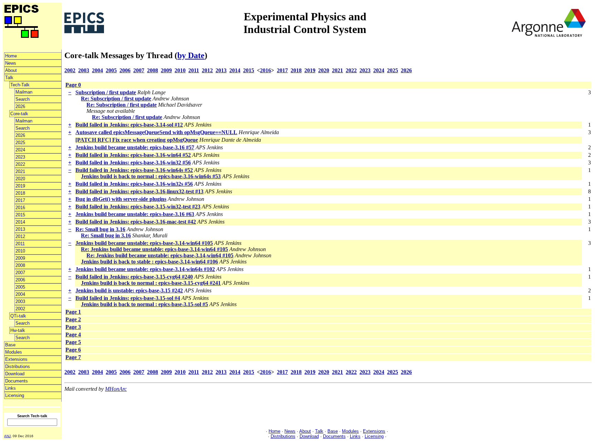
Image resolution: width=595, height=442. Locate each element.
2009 (20, 258)
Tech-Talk (20, 84)
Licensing (14, 395)
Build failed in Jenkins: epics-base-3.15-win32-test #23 (137, 206)
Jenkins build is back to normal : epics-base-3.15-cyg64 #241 (151, 283)
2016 (20, 207)
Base (10, 344)
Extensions (16, 359)
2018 (20, 193)
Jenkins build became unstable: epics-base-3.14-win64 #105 (144, 243)
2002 (20, 308)
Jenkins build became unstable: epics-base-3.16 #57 (134, 147)
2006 (20, 279)
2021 (20, 171)
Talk (9, 77)
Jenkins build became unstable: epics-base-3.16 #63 (134, 214)
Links (10, 388)
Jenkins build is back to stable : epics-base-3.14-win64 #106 (149, 262)
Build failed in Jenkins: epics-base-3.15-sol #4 (127, 298)
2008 (20, 265)
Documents (16, 381)
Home (11, 55)
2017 (20, 200)
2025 (20, 142)
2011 (20, 243)
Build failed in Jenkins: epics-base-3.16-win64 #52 (133, 155)
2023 (20, 157)
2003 (20, 301)
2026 (20, 106)
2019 (20, 185)
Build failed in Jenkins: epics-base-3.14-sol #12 (129, 125)
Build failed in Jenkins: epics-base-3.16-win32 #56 (133, 162)
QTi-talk (18, 316)
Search (22, 99)
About (11, 70)
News (10, 63)
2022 (20, 164)
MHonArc (116, 389)
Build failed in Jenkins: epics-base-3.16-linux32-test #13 (139, 191)
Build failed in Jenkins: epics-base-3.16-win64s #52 (134, 170)
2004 (20, 294)
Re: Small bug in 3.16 (100, 229)
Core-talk (19, 113)
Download (14, 373)
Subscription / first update (105, 92)
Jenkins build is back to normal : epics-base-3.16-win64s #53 (151, 176)
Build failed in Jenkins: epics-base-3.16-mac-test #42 (135, 222)
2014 (20, 222)
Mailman (23, 92)
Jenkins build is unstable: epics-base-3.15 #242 (129, 290)
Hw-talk (17, 330)
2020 (20, 178)
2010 (20, 251)
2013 (20, 229)
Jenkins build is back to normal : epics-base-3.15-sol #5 (144, 304)
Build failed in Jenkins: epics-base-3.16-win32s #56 (134, 184)
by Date (191, 55)
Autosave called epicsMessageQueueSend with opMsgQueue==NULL (156, 132)
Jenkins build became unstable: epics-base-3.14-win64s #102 (145, 269)
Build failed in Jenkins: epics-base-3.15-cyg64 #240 (134, 277)
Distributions (17, 366)
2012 (20, 236)
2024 (20, 149)
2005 (20, 287)
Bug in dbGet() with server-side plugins (120, 199)
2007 (20, 272)
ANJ (7, 436)
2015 (20, 214)
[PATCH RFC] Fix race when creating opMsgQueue (136, 140)
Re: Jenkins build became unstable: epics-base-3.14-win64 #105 (154, 249)
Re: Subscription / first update (116, 98)
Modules (13, 352)
